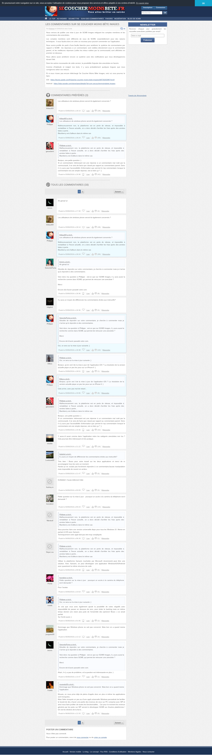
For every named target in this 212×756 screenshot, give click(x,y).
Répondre (106, 111)
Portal (50, 584)
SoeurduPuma (50, 268)
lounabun (49, 504)
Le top (52, 19)
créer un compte (100, 737)
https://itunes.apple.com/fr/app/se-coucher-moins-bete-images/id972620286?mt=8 (82, 80)
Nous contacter (148, 752)
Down (95, 111)
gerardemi (50, 151)
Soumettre (73, 19)
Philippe (51, 29)
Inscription (147, 7)
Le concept (94, 752)
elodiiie (50, 443)
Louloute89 (50, 460)
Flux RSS (103, 752)
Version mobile (75, 752)
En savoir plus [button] (142, 3)
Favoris (109, 19)
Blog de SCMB (134, 19)
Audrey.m (49, 487)
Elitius (50, 364)
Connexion (160, 7)
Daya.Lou (50, 552)
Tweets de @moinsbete (137, 96)
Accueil (65, 752)
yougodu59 (50, 634)
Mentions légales (134, 752)
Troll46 (50, 690)
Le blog (85, 752)
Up (93, 111)
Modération (120, 19)
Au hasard (62, 19)
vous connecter (83, 737)
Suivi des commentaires (92, 19)
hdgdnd (50, 307)
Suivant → (119, 192)
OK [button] (203, 3)
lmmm (49, 208)
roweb (49, 605)
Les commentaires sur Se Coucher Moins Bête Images (82, 24)
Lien (88, 111)
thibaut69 (49, 108)
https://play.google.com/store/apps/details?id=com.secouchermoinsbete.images (84, 84)
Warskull (50, 520)
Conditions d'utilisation (117, 752)
